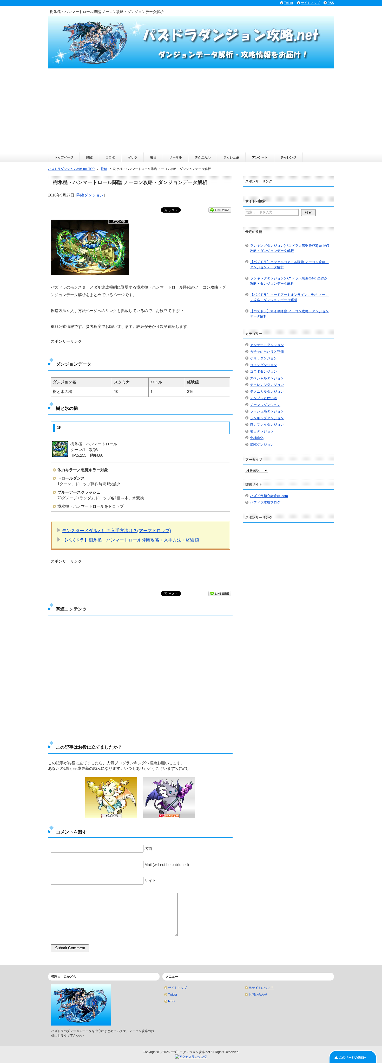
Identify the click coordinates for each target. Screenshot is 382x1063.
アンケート (260, 157)
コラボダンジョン (263, 371)
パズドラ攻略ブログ (265, 502)
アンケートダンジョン (267, 345)
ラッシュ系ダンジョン (267, 411)
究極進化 (257, 438)
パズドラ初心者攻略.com (269, 496)
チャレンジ (288, 157)
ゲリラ (132, 157)
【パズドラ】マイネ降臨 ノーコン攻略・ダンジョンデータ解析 (289, 313)
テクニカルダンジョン (267, 391)
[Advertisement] (191, 113)
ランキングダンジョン (267, 418)
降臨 (89, 157)
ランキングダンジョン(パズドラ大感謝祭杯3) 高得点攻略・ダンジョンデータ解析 (289, 248)
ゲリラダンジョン (263, 358)
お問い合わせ (258, 994)
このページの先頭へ (353, 1057)
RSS (171, 1001)
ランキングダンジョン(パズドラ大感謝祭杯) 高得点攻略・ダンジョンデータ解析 (288, 280)
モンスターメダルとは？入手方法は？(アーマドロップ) (116, 530)
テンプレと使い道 (263, 398)
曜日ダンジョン (262, 431)
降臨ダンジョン (90, 195)
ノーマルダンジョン (265, 405)
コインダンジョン (263, 365)
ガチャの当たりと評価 (267, 352)
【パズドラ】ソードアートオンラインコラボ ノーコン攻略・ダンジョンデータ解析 (289, 297)
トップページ (64, 157)
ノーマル (175, 157)
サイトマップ (177, 988)
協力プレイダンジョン (267, 425)
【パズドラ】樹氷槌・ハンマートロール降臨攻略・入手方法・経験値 (130, 540)
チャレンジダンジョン (267, 385)
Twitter (172, 994)
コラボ (110, 157)
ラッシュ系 (231, 157)
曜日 (153, 157)
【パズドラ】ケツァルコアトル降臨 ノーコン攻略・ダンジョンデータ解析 (289, 264)
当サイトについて (261, 988)
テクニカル (202, 157)
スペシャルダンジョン (267, 378)
